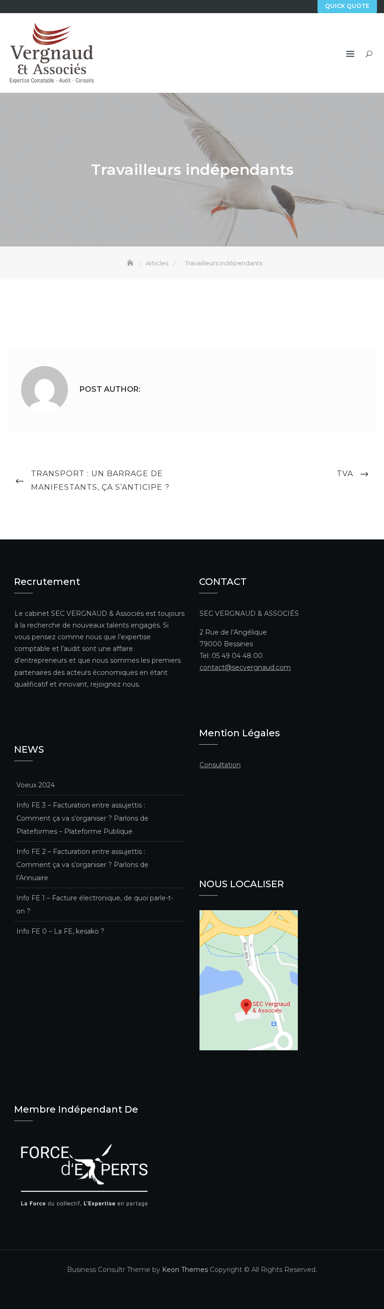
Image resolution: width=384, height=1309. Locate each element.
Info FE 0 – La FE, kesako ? (60, 931)
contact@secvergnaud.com (245, 667)
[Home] (131, 263)
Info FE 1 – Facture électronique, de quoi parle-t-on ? (94, 904)
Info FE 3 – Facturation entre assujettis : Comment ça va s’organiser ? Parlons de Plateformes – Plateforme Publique (82, 818)
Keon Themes (185, 1269)
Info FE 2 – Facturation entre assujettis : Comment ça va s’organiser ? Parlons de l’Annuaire (82, 864)
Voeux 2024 (35, 785)
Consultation (220, 765)
